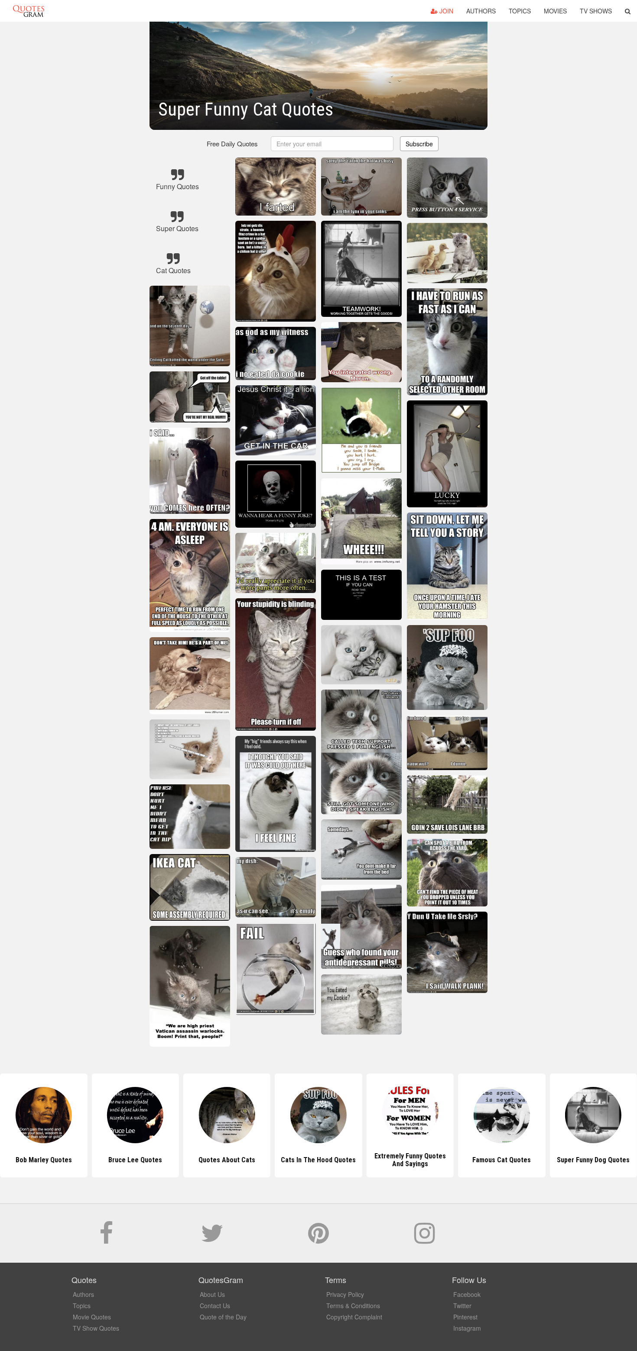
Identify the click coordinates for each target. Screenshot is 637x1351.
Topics (520, 10)
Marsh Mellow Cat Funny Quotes (593, 1160)
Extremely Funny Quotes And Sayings (318, 1160)
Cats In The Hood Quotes (226, 1160)
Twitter (462, 1305)
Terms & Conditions (353, 1305)
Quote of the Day (223, 1316)
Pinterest (465, 1316)
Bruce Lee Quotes (44, 1160)
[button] (627, 11)
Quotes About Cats (135, 1160)
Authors (481, 10)
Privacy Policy (345, 1294)
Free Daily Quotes (232, 143)
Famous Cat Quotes (410, 1160)
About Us (212, 1294)
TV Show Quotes (96, 1328)
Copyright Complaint (354, 1316)
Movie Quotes (92, 1316)
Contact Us (215, 1305)
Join (445, 10)
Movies (555, 10)
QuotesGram (28, 11)
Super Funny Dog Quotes (501, 1160)
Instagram (467, 1328)
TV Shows (596, 10)
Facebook (467, 1294)
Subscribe (419, 143)
